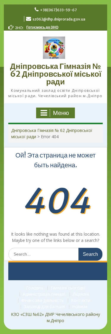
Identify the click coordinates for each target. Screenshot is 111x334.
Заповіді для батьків (44, 307)
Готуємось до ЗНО (42, 27)
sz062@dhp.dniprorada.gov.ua (59, 19)
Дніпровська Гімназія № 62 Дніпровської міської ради (55, 73)
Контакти (80, 301)
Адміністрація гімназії (44, 294)
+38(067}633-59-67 (58, 10)
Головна (34, 288)
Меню (61, 113)
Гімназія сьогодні (68, 288)
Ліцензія (81, 294)
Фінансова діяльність (42, 301)
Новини (79, 307)
